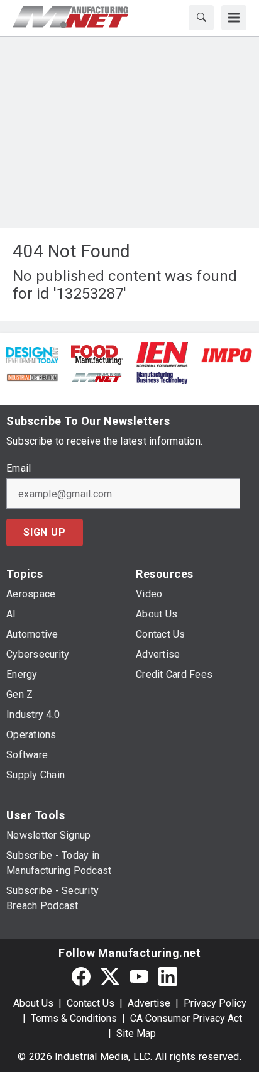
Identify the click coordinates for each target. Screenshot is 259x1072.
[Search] (201, 17)
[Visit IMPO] (227, 354)
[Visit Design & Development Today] (32, 354)
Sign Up (44, 532)
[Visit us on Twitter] (110, 976)
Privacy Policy (215, 1003)
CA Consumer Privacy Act (186, 1018)
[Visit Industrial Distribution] (32, 376)
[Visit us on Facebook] (81, 976)
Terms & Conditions (74, 1018)
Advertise (149, 1003)
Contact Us (90, 1003)
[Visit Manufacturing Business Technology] (162, 376)
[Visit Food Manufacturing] (97, 354)
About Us (33, 1003)
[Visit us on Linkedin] (167, 976)
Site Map (136, 1033)
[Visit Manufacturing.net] (97, 376)
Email (18, 468)
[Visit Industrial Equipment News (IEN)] (162, 354)
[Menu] (233, 17)
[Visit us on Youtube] (139, 976)
